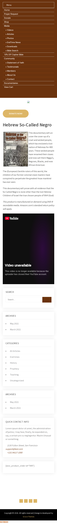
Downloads (12, 46)
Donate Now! (15, 113)
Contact (10, 79)
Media (7, 26)
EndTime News (14, 42)
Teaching (14, 374)
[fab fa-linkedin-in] (31, 93)
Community (9, 58)
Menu (8, 5)
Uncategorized (17, 380)
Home (7, 10)
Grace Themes (28, 516)
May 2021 (14, 323)
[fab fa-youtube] (36, 93)
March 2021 (15, 329)
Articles (10, 34)
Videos (10, 30)
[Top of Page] (49, 518)
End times (15, 357)
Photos (10, 38)
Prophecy (14, 368)
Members (11, 71)
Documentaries (11, 83)
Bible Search (12, 50)
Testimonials (13, 67)
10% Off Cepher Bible (13, 54)
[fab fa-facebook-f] (20, 93)
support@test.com (14, 449)
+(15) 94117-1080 (14, 452)
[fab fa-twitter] (26, 93)
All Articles (15, 351)
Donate (7, 18)
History (13, 362)
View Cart (8, 87)
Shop (6, 22)
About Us (11, 75)
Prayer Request (11, 14)
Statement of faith (15, 62)
